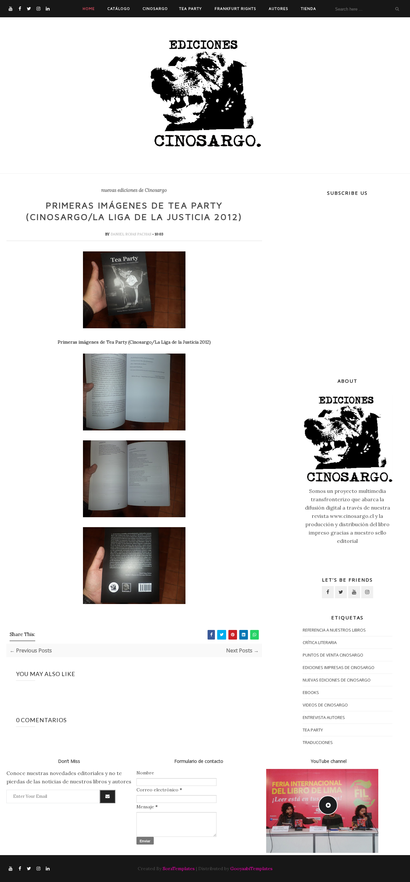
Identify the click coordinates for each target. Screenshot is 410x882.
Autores (278, 8)
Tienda (308, 8)
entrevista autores (324, 717)
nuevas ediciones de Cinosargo (134, 190)
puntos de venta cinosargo (333, 655)
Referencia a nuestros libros (334, 630)
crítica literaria (320, 642)
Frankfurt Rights (235, 8)
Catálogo (118, 8)
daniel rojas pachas (131, 234)
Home (89, 8)
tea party (313, 730)
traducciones (318, 742)
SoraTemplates (179, 868)
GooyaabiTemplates (251, 868)
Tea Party (190, 8)
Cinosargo (155, 8)
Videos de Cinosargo (325, 705)
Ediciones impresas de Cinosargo (338, 667)
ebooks (311, 692)
